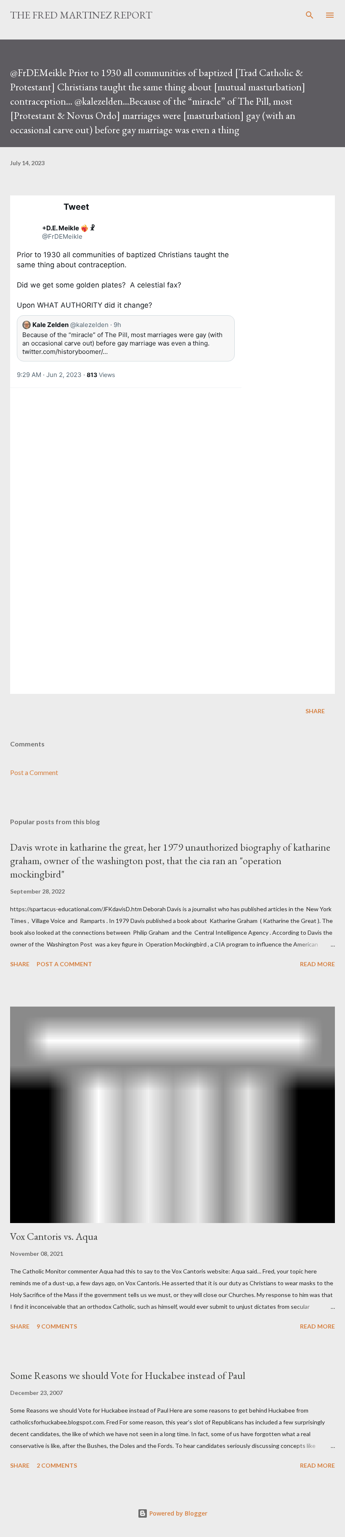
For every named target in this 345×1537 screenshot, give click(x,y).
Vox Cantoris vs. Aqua (54, 1236)
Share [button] (315, 710)
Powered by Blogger (177, 1513)
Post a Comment (34, 772)
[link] (27, 233)
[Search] (310, 15)
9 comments (57, 1326)
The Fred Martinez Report (81, 14)
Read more (317, 964)
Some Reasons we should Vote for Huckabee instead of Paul (127, 1375)
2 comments (57, 1465)
